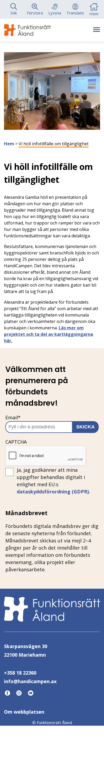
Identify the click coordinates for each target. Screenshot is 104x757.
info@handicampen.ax (30, 681)
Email (13, 417)
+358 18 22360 (20, 672)
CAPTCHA (16, 442)
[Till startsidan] (27, 30)
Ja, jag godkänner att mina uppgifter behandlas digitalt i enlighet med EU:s (53, 481)
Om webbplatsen (24, 712)
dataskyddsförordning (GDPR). (53, 491)
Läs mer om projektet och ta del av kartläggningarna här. (48, 334)
